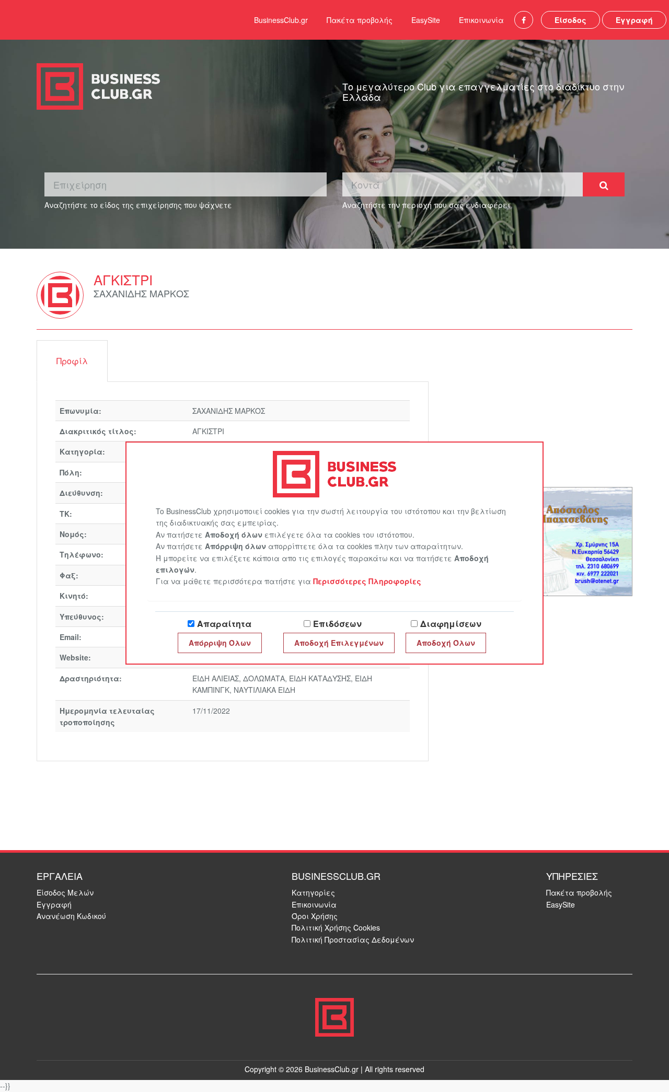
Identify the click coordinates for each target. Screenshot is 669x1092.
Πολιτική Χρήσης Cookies (336, 927)
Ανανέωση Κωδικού (71, 916)
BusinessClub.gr (281, 20)
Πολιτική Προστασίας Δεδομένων (353, 939)
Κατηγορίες (313, 892)
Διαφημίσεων (450, 624)
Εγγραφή (634, 20)
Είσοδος (570, 20)
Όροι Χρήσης (315, 916)
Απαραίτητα (224, 624)
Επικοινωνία (481, 20)
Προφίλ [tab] (72, 361)
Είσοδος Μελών (65, 892)
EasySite (425, 20)
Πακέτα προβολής (360, 20)
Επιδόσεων (337, 624)
